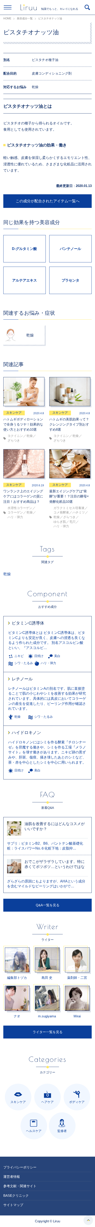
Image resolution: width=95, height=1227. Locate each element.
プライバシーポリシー (19, 1167)
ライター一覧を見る (48, 1032)
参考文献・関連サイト (19, 1186)
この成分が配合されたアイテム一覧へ (48, 201)
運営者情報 (11, 1176)
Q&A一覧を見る (47, 905)
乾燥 (7, 574)
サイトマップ (13, 1205)
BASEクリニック (16, 1195)
